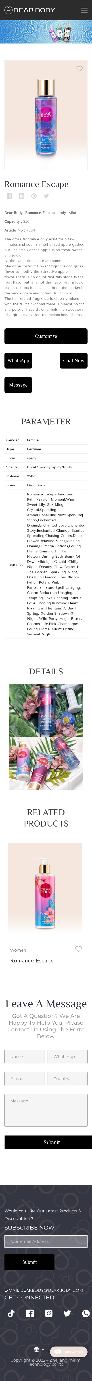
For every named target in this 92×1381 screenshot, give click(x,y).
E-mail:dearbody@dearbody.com (43, 1290)
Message (18, 385)
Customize (46, 336)
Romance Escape (32, 960)
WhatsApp (18, 360)
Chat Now (73, 360)
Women (18, 950)
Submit (29, 1262)
